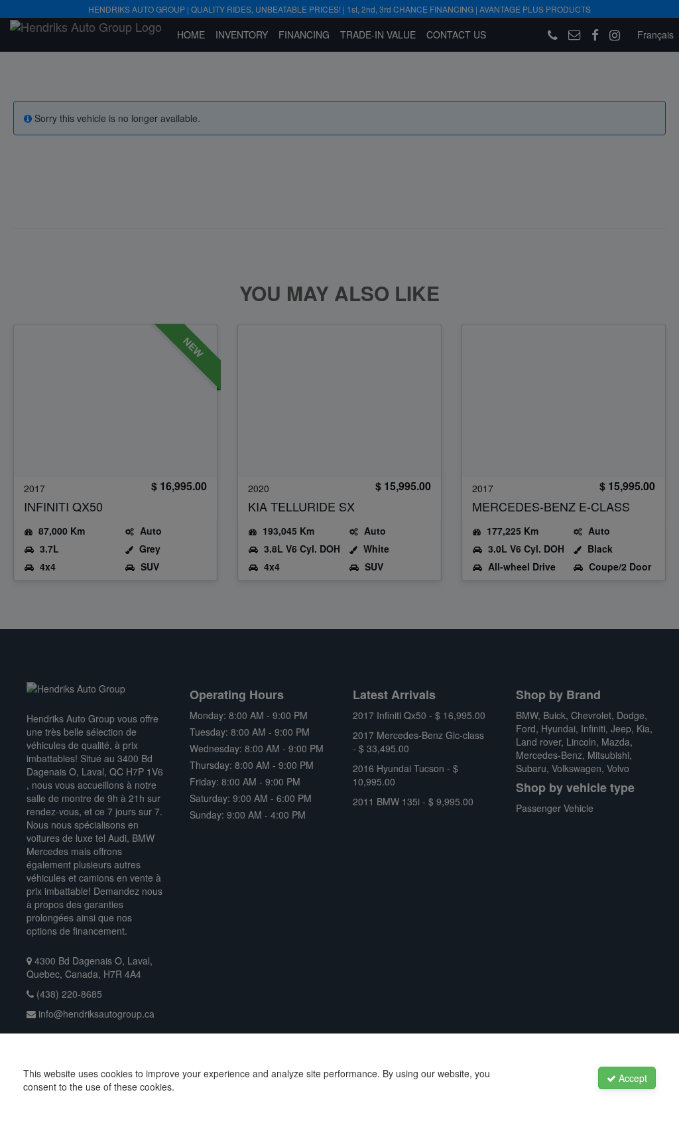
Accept (631, 1078)
